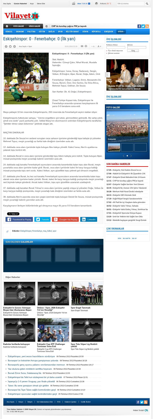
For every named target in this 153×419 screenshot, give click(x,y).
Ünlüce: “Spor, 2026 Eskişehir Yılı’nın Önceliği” (52, 311)
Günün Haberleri (20, 3)
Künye (21, 402)
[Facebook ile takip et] (139, 26)
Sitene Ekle (41, 3)
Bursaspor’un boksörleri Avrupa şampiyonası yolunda (33, 360)
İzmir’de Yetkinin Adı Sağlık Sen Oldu (125, 217)
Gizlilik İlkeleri (86, 402)
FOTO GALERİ (113, 107)
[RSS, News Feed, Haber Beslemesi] (147, 26)
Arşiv (32, 3)
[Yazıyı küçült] (93, 46)
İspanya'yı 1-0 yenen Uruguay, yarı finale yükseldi (31, 381)
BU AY (134, 238)
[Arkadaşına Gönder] (82, 46)
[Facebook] (6, 46)
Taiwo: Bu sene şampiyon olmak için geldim (28, 385)
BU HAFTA (126, 238)
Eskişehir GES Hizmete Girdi (121, 195)
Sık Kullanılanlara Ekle (45, 402)
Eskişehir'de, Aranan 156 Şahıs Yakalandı (127, 188)
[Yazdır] (86, 46)
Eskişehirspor (25, 231)
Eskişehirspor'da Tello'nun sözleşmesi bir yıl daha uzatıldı (35, 377)
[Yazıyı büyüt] (99, 46)
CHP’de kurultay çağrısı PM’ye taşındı (69, 26)
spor (54, 231)
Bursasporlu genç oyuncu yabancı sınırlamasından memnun (36, 364)
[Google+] (14, 46)
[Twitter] (10, 46)
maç (44, 231)
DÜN (119, 238)
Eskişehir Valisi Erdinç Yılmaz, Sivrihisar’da (127, 209)
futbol (49, 231)
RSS (58, 402)
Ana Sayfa (7, 3)
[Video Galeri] (35, 26)
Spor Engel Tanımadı (80, 309)
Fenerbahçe (37, 231)
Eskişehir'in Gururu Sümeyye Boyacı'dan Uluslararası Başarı (17, 311)
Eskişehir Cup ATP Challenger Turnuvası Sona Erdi (51, 347)
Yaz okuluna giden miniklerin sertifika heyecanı (30, 369)
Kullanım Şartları (70, 402)
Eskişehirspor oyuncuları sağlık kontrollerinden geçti (32, 394)
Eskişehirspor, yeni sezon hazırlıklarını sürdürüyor (31, 356)
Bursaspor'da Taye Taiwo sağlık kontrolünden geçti (32, 390)
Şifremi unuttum (114, 53)
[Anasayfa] (7, 26)
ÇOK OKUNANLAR (115, 228)
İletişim (29, 402)
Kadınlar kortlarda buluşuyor (16, 345)
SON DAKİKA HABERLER (118, 164)
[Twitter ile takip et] (143, 26)
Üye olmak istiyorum (115, 50)
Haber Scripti (138, 410)
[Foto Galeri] (19, 26)
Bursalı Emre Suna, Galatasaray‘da (24, 373)
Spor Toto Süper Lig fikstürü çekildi (85, 346)
